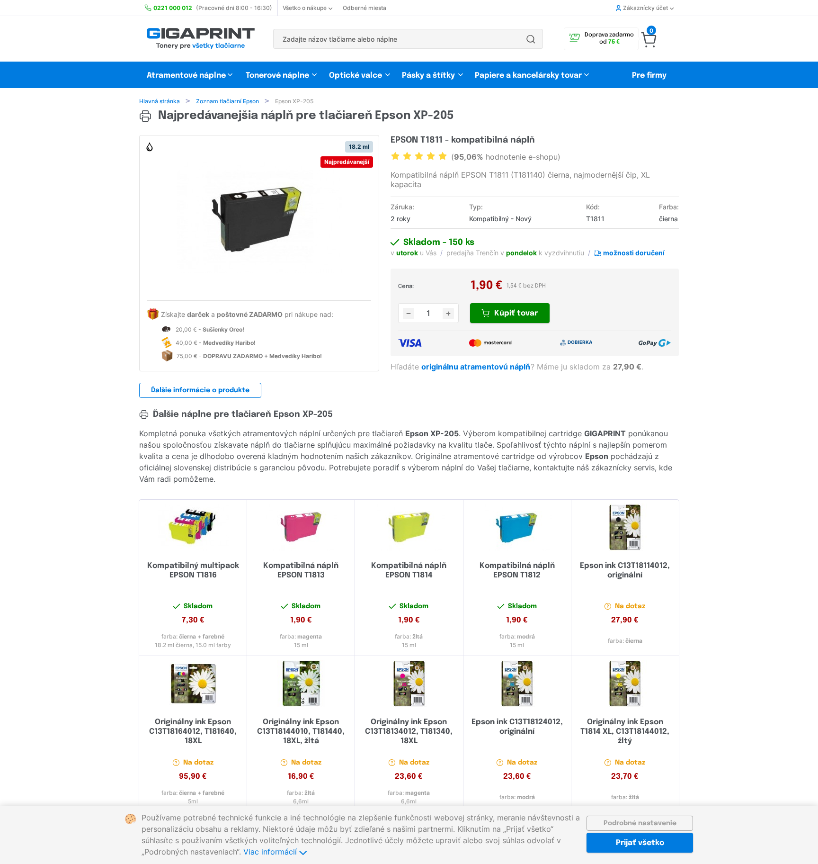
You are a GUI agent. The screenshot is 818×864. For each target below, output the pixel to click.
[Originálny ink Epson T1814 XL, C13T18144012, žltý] (625, 683)
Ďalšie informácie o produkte (200, 390)
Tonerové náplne (277, 76)
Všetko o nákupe (305, 7)
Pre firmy (649, 76)
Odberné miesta (364, 7)
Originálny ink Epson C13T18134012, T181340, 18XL (409, 731)
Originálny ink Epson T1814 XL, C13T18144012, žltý (624, 731)
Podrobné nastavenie (640, 823)
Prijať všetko (640, 843)
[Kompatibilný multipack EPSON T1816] (193, 527)
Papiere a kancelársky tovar (529, 76)
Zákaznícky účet (645, 7)
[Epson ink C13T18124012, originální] (517, 683)
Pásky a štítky (428, 76)
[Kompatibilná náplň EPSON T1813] (301, 527)
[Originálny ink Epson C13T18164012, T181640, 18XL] (193, 683)
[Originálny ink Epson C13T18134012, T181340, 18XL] (409, 683)
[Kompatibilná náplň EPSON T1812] (517, 527)
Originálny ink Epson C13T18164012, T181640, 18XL (193, 731)
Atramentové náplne (186, 76)
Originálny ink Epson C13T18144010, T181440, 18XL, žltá (301, 731)
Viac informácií (271, 851)
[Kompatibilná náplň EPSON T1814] (409, 527)
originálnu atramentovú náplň (476, 366)
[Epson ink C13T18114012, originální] (625, 527)
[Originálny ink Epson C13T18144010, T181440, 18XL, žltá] (301, 683)
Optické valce (355, 76)
